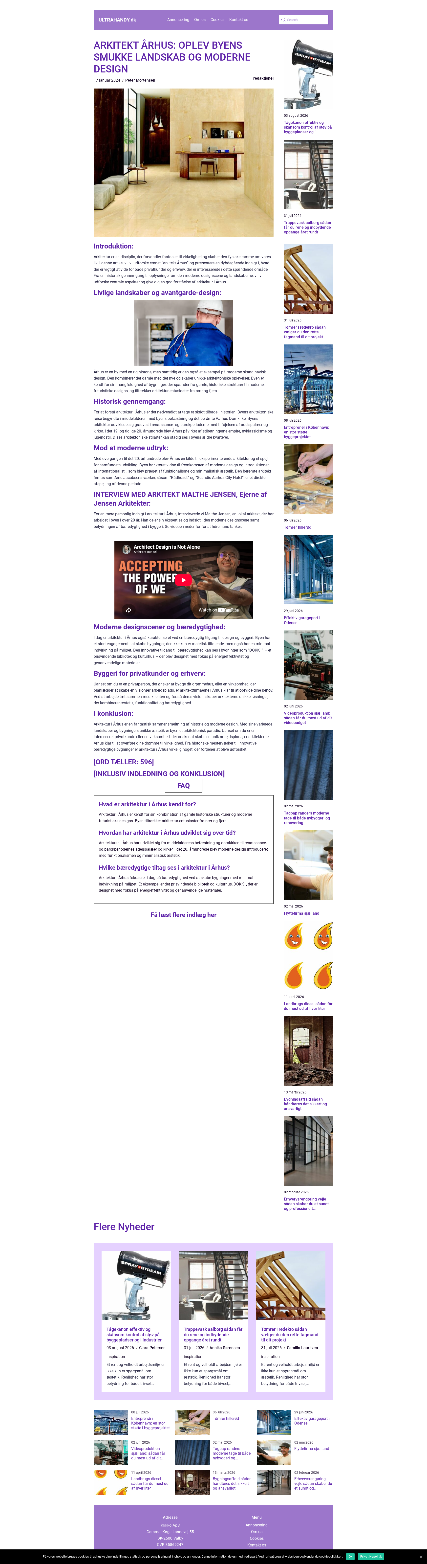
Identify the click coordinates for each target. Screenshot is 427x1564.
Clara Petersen (152, 1347)
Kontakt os (238, 19)
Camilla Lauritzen (302, 1347)
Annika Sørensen (225, 1347)
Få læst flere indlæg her (183, 914)
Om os (200, 19)
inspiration (116, 1356)
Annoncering (178, 19)
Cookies (217, 19)
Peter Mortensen (140, 80)
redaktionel (263, 78)
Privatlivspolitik (371, 1556)
